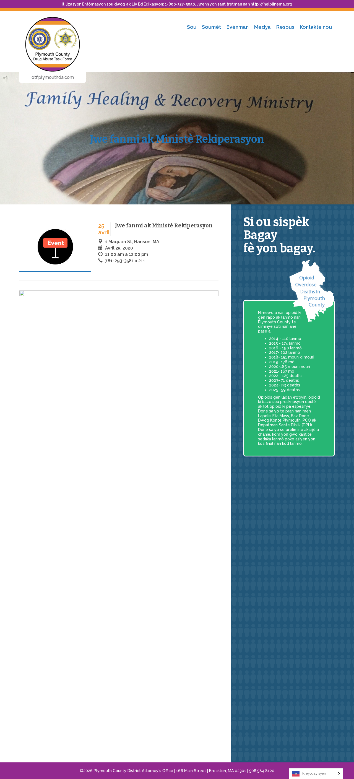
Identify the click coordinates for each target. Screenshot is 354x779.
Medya (262, 27)
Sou (191, 27)
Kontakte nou (316, 27)
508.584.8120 (261, 770)
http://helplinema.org (271, 4)
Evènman (238, 27)
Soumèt (211, 27)
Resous (285, 27)
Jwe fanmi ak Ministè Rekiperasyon (177, 139)
